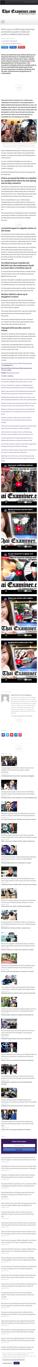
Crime (3, 43)
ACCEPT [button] (16, 1363)
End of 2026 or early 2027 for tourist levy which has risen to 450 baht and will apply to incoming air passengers (17, 1033)
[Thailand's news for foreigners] (19, 12)
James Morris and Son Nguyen (10, 41)
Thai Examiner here (10, 373)
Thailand (18, 43)
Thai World (13, 43)
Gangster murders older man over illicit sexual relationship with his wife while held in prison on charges (16, 420)
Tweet (5, 47)
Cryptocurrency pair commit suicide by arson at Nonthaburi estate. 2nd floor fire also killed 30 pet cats (17, 1214)
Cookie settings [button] (7, 1363)
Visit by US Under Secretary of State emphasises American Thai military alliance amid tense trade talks (17, 1124)
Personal (8, 43)
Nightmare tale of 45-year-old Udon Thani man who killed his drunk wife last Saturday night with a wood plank (17, 458)
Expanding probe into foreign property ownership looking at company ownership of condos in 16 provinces (17, 1195)
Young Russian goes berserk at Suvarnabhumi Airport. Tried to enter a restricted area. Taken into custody (17, 1295)
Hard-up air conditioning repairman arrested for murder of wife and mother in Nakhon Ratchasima (18, 32)
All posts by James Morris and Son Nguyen (22, 716)
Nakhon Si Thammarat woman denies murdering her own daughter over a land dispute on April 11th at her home (18, 411)
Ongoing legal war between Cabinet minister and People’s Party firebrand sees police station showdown (17, 770)
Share (14, 47)
